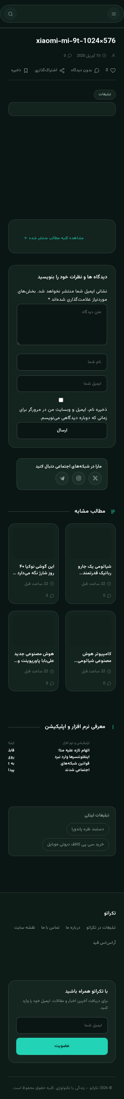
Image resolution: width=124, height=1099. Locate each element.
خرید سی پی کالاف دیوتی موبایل (75, 844)
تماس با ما (50, 927)
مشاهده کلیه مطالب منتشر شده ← (54, 238)
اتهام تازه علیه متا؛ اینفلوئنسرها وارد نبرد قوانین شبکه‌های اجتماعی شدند (72, 760)
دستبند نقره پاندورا (88, 829)
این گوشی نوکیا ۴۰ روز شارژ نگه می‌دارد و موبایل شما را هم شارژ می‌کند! (33, 576)
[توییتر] (95, 478)
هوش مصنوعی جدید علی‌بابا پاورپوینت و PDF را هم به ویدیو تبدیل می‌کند (34, 664)
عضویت (62, 1046)
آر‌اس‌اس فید (104, 942)
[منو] (113, 13)
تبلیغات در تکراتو (101, 927)
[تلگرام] (62, 478)
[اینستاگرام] (78, 478)
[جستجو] (10, 13)
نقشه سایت (24, 927)
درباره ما (73, 927)
